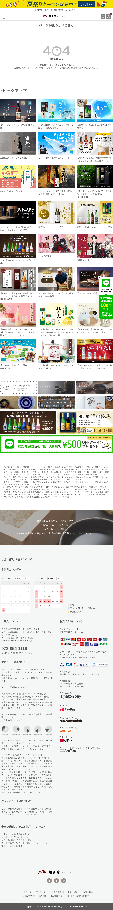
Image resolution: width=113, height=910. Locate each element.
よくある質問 (55, 892)
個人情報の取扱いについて (78, 896)
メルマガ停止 (87, 892)
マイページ (40, 892)
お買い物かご (29, 896)
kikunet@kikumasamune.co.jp (16, 640)
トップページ (26, 892)
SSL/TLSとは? (41, 843)
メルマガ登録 (71, 892)
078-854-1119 (14, 648)
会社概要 (43, 896)
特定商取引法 (57, 896)
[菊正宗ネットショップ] (53, 16)
